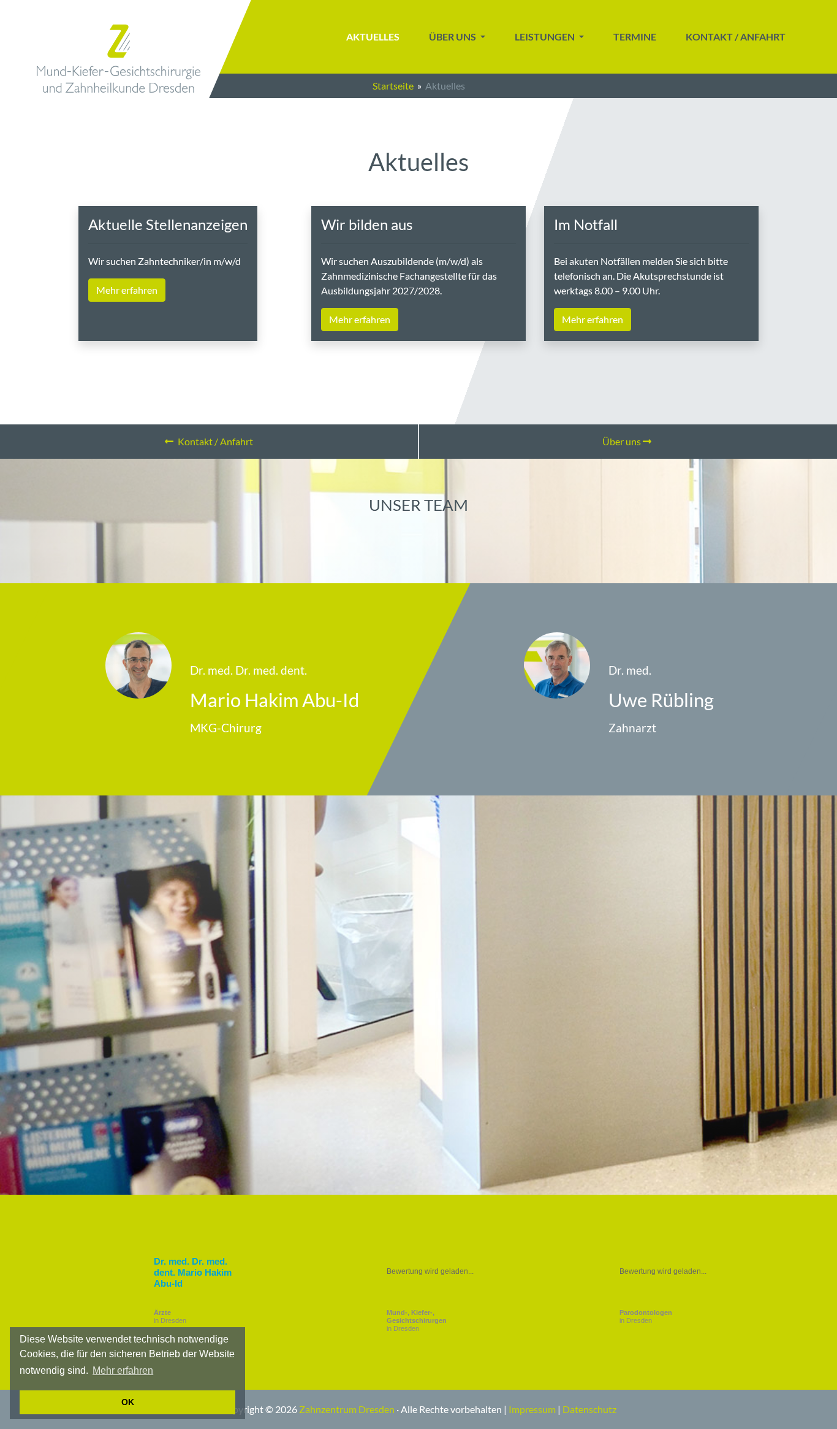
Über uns (622, 441)
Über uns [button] (453, 36)
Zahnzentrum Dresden (347, 1409)
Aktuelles (373, 36)
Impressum (532, 1409)
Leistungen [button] (546, 36)
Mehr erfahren (123, 1370)
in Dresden (170, 1316)
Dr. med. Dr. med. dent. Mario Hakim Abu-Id (193, 1272)
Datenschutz (589, 1409)
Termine (634, 36)
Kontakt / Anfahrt (736, 36)
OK (127, 1402)
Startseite (393, 85)
